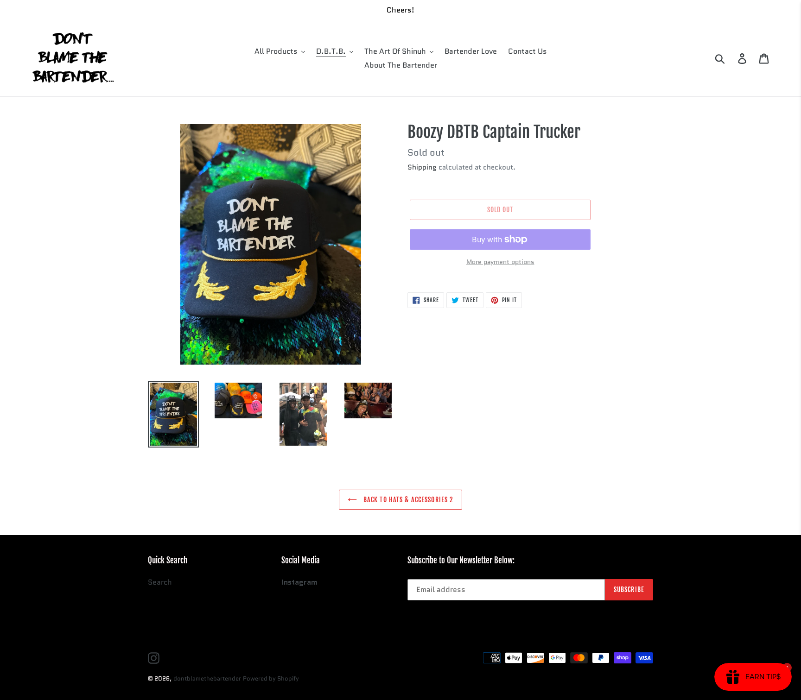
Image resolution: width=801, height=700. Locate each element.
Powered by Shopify (271, 678)
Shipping (422, 167)
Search (160, 582)
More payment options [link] (500, 261)
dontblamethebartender (207, 678)
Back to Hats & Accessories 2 (407, 500)
